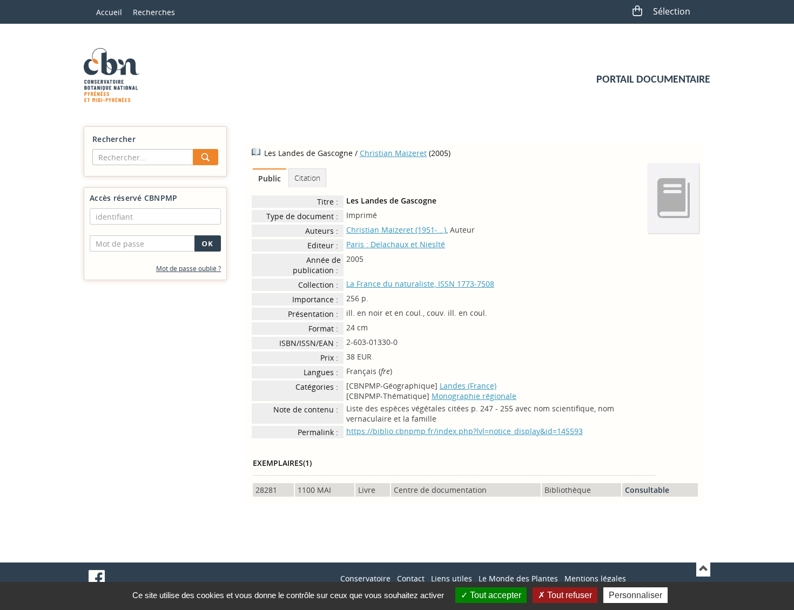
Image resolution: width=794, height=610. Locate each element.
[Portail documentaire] (115, 75)
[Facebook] (97, 578)
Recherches (154, 12)
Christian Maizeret (393, 153)
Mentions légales (595, 578)
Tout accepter (494, 595)
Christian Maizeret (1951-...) (396, 230)
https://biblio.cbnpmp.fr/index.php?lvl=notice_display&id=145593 (464, 431)
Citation (307, 178)
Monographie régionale (474, 396)
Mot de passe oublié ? (188, 268)
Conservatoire (365, 578)
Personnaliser (635, 595)
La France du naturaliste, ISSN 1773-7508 (420, 284)
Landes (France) (468, 386)
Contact (411, 578)
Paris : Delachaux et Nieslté (395, 244)
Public (269, 178)
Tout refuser (568, 595)
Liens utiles (451, 578)
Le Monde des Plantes (518, 578)
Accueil (109, 12)
